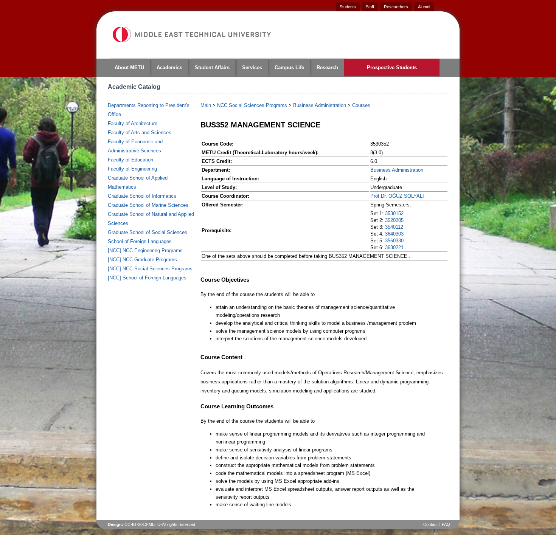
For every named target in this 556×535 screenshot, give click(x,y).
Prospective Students (392, 67)
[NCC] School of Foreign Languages (147, 278)
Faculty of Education (130, 160)
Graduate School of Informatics (142, 196)
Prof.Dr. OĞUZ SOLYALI (397, 196)
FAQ (446, 524)
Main (205, 105)
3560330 (394, 240)
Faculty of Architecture (132, 123)
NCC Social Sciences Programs (252, 105)
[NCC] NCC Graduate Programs (142, 259)
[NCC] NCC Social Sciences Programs (150, 268)
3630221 (394, 247)
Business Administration (319, 105)
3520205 (394, 220)
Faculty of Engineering (132, 169)
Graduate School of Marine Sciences (148, 205)
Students (348, 7)
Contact (430, 524)
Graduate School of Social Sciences (147, 232)
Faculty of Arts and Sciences (139, 132)
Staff (370, 7)
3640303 (394, 234)
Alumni (424, 7)
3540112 (394, 227)
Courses (361, 105)
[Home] (191, 34)
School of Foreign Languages (140, 241)
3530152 (394, 213)
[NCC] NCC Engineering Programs (145, 250)
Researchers (396, 7)
